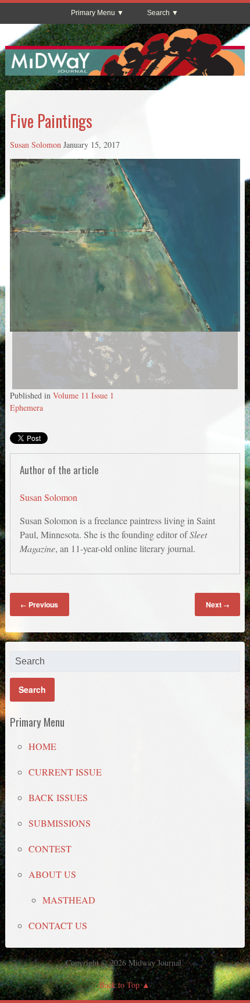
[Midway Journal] (125, 70)
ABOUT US (52, 874)
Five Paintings (51, 121)
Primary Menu (93, 13)
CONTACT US (57, 925)
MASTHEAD (68, 900)
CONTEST (50, 848)
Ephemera (26, 407)
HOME (42, 746)
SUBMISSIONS (59, 823)
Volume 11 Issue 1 (83, 395)
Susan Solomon (35, 144)
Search (158, 13)
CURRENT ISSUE (65, 772)
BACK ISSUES (58, 797)
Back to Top (119, 984)
